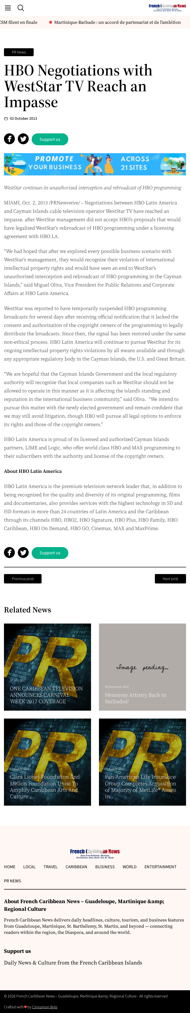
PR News (19, 52)
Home (9, 867)
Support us (50, 139)
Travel (51, 867)
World (130, 867)
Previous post (23, 578)
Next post (170, 578)
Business (105, 867)
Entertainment (160, 867)
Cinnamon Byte (44, 1007)
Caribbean (76, 867)
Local (29, 867)
